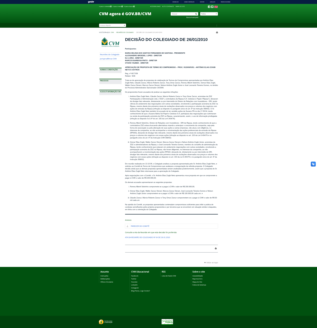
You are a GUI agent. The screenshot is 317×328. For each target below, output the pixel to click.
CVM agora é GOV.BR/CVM (125, 13)
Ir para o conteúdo (105, 6)
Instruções (104, 276)
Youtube (134, 282)
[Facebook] (209, 7)
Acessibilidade (155, 6)
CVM (112, 32)
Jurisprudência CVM (108, 58)
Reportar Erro (197, 279)
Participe (202, 1)
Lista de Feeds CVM (169, 276)
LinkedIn (134, 285)
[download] (127, 226)
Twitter (133, 279)
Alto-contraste (168, 6)
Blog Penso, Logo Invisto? (140, 291)
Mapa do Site (197, 282)
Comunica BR (175, 1)
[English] (216, 7)
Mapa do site (180, 6)
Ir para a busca (129, 6)
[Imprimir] (217, 32)
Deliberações (105, 279)
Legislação (212, 1)
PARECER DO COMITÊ (140, 226)
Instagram (135, 288)
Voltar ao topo (212, 262)
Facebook (134, 276)
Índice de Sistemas (199, 285)
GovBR (91, 2)
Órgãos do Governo (225, 1)
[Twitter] (212, 7)
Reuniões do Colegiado (125, 32)
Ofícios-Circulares (106, 282)
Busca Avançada (192, 17)
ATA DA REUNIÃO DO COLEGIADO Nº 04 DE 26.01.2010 (147, 237)
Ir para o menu (118, 6)
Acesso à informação (189, 1)
